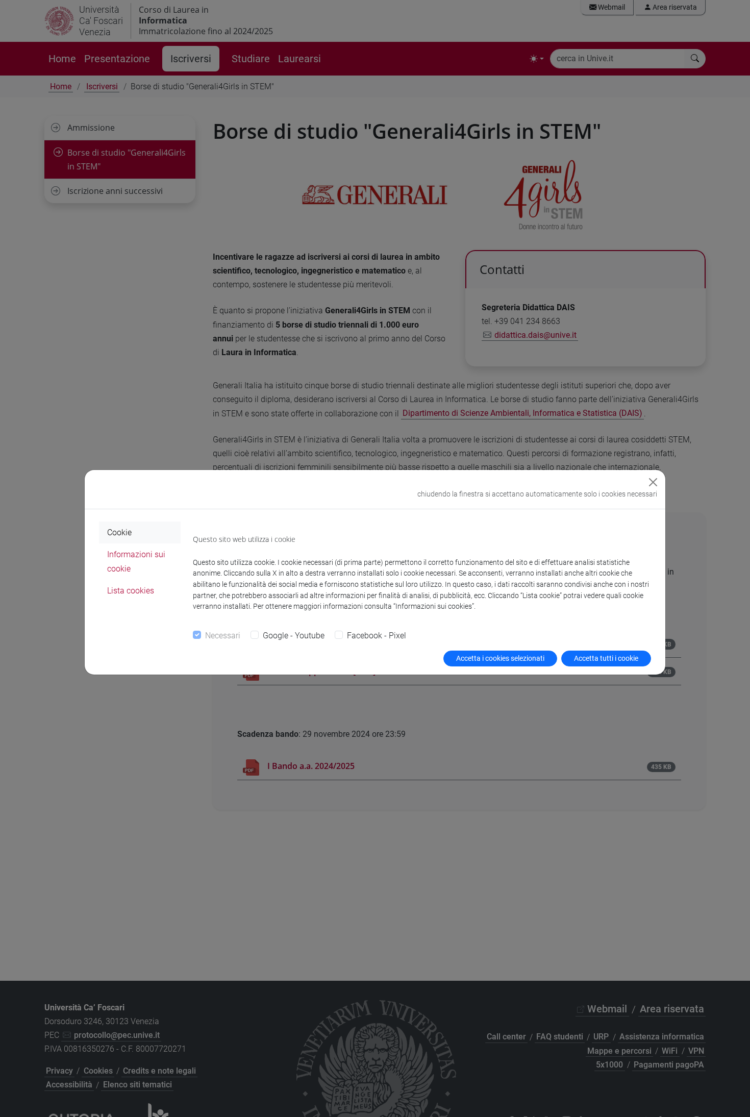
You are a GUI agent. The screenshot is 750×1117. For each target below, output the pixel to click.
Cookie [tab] (119, 532)
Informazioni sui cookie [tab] (136, 561)
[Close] (653, 482)
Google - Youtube (293, 635)
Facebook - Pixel (376, 635)
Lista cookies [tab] (130, 590)
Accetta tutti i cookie (606, 658)
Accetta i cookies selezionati (500, 658)
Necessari (222, 635)
